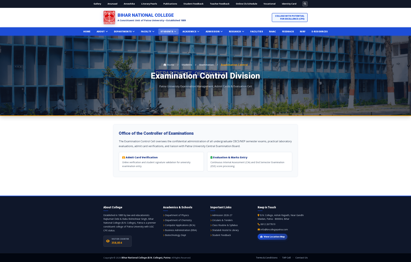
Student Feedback (193, 3)
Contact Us (301, 257)
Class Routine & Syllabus (225, 225)
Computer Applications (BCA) (179, 225)
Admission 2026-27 (222, 215)
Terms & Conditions (266, 257)
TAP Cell (286, 257)
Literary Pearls (149, 3)
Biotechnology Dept (175, 235)
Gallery (97, 3)
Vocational (269, 3)
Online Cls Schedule (246, 3)
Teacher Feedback (219, 3)
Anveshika (129, 3)
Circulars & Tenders (222, 220)
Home (170, 65)
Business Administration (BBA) (180, 230)
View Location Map (274, 236)
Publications (170, 3)
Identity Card (289, 3)
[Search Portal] (305, 3)
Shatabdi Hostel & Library (225, 230)
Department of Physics (176, 215)
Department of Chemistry (178, 220)
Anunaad (112, 3)
